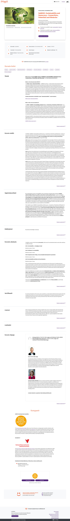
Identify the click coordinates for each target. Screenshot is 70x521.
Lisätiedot (57, 69)
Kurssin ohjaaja (8, 71)
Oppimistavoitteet (21, 69)
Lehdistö (57, 512)
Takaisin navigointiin (60, 126)
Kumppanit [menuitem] (49, 1)
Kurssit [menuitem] (35, 1)
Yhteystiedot (56, 511)
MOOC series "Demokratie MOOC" (31, 98)
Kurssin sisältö (12, 69)
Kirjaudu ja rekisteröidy (43, 36)
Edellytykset (29, 69)
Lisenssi (51, 69)
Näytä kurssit (28, 480)
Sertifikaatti (45, 69)
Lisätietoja (42, 480)
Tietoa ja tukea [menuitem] (42, 1)
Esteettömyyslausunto (54, 515)
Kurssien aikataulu (37, 69)
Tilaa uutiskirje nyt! (15, 516)
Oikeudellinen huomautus (54, 514)
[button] (56, 1)
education (33, 429)
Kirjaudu (63, 1)
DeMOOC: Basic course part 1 (30, 121)
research (24, 429)
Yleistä (6, 69)
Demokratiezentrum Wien (22, 428)
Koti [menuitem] (32, 1)
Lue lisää (46, 61)
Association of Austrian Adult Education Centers (26, 448)
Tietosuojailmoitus (55, 516)
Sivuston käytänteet (55, 518)
